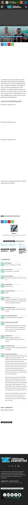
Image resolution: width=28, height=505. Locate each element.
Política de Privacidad (14, 482)
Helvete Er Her (8, 335)
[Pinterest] (9, 44)
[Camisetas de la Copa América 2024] (5, 247)
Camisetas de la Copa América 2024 (4, 251)
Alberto (14, 233)
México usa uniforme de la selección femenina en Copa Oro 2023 (23, 252)
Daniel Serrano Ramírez (11, 354)
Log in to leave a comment (7, 410)
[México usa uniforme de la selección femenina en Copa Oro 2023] (23, 247)
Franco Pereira (8, 269)
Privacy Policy (20, 482)
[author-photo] (14, 228)
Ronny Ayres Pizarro (10, 291)
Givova (9, 216)
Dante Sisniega (9, 276)
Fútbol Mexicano (22, 249)
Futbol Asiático (9, 36)
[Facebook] (2, 44)
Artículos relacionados (9, 241)
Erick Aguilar (8, 263)
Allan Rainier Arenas (10, 307)
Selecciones (16, 216)
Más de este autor (20, 241)
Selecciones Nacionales (18, 36)
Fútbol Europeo (12, 249)
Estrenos (3, 36)
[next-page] (15, 255)
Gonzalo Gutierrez (10, 345)
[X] (5, 44)
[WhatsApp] (12, 44)
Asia (5, 216)
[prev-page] (13, 255)
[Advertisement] (14, 18)
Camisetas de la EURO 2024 (13, 251)
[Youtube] (18, 466)
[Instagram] (12, 466)
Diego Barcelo (8, 284)
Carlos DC (7, 297)
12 (13, 40)
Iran (12, 216)
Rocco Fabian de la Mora (11, 315)
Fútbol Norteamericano (5, 249)
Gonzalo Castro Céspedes (11, 322)
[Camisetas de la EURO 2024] (14, 247)
